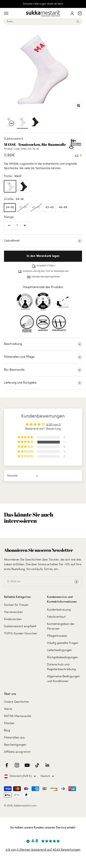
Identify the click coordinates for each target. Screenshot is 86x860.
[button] (26, 442)
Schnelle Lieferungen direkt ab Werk (43, 4)
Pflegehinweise (57, 636)
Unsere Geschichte (16, 702)
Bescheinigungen (15, 744)
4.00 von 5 (53, 424)
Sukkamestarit (13, 138)
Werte (8, 709)
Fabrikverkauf (56, 617)
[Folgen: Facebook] (6, 765)
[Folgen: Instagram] (17, 765)
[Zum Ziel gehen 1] (22, 122)
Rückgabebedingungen (62, 657)
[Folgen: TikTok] (37, 765)
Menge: (9, 217)
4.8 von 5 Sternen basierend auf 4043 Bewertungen (43, 849)
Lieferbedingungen (59, 650)
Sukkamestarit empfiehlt (20, 626)
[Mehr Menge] (25, 225)
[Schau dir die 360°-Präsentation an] (9, 122)
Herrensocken (13, 612)
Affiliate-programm (17, 752)
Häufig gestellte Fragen (62, 643)
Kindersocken (13, 619)
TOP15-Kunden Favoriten (20, 633)
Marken (9, 723)
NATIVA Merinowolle (17, 716)
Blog (7, 730)
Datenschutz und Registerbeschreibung (61, 667)
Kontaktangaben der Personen (61, 626)
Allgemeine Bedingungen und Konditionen (63, 679)
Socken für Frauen (16, 605)
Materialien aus (14, 737)
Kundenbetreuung (59, 609)
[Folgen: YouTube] (27, 765)
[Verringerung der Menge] (9, 225)
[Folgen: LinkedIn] (47, 765)
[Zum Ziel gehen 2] (35, 122)
